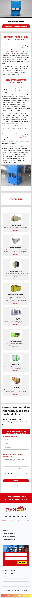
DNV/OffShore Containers (14, 520)
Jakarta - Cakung (9, 570)
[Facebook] (6, 516)
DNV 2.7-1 (14, 51)
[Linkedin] (18, 516)
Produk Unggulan (9, 539)
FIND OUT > (16, 230)
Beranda (4, 520)
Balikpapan (6, 580)
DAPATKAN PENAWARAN (16, 595)
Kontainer (5, 113)
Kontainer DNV (19, 138)
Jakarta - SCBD (8, 574)
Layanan (5, 530)
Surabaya (6, 577)
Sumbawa (6, 583)
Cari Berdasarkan (9, 533)
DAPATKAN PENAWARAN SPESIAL (16, 26)
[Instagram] (22, 516)
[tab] (16, 530)
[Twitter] (10, 516)
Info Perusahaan (9, 536)
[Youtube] (14, 516)
